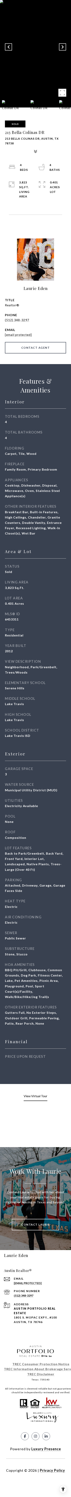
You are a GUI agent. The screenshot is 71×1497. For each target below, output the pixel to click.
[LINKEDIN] (46, 1436)
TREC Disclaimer (40, 1374)
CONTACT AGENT (35, 347)
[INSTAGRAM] (35, 1436)
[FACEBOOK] (25, 1436)
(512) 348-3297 (17, 320)
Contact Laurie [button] (35, 1224)
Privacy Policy (52, 1470)
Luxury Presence (46, 1449)
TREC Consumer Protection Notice (40, 1364)
